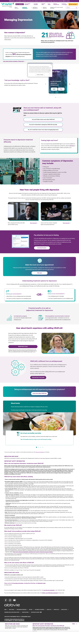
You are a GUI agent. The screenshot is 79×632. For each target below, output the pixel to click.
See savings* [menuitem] (74, 4)
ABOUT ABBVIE (11, 609)
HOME (5, 609)
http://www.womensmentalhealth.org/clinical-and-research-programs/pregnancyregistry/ (33, 552)
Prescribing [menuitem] (36, 4)
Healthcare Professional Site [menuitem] (56, 4)
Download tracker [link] (42, 248)
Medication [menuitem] (43, 4)
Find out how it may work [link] (38, 377)
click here (71, 146)
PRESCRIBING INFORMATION (21, 609)
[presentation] (47, 83)
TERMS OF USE (56, 609)
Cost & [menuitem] (49, 4)
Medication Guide (41, 583)
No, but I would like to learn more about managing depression (43, 130)
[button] (76, 9)
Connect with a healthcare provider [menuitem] (56, 8)
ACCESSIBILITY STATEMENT (39, 609)
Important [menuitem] (27, 4)
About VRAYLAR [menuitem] (16, 8)
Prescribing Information (18, 583)
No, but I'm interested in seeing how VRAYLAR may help (43, 124)
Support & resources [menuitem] (35, 8)
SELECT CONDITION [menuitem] (19, 4)
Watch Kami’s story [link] (23, 346)
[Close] (51, 64)
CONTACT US (49, 609)
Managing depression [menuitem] (24, 8)
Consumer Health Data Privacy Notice (11, 612)
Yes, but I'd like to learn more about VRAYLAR (43, 119)
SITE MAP (30, 609)
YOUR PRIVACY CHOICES (35, 612)
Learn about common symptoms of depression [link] (13, 61)
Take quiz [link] (39, 273)
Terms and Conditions (39, 452)
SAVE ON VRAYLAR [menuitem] (45, 8)
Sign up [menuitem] (65, 4)
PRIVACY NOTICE (64, 609)
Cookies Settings (25, 612)
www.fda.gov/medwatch (49, 590)
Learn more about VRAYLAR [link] (40, 393)
